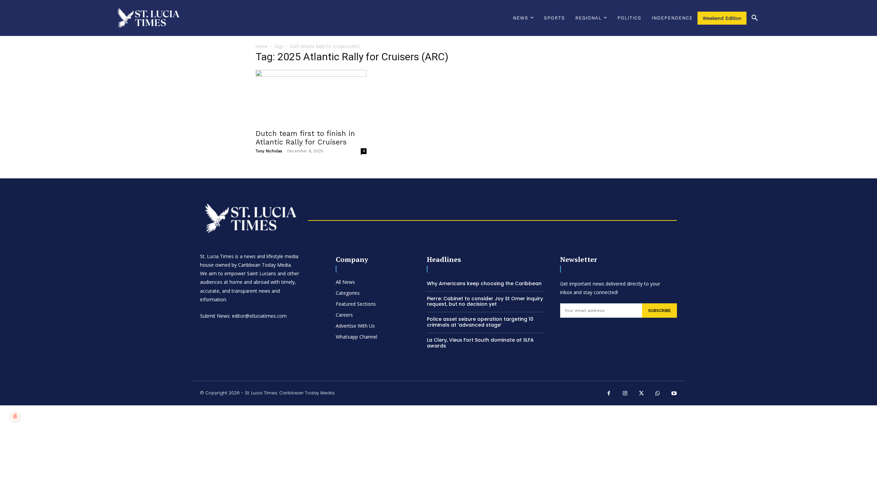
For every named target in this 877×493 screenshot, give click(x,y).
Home (262, 46)
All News (345, 282)
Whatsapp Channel (356, 336)
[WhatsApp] (657, 394)
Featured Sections (356, 304)
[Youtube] (674, 394)
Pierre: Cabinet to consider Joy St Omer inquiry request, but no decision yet (485, 301)
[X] (641, 394)
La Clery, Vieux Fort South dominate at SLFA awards (480, 343)
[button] (754, 18)
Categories (348, 293)
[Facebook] (609, 394)
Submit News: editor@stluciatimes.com (243, 316)
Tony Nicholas (269, 151)
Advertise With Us (355, 326)
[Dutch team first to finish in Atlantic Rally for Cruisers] (311, 97)
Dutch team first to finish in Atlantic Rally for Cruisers (305, 137)
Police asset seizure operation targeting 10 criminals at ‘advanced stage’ (480, 322)
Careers (344, 315)
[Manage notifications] (15, 416)
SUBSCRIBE (659, 310)
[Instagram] (625, 394)
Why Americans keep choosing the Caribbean (484, 283)
